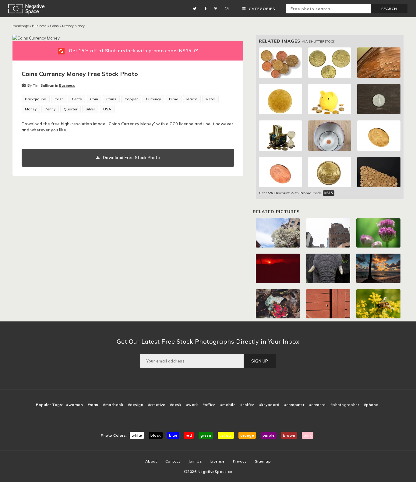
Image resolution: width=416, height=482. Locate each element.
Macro (191, 99)
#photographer (344, 404)
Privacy (240, 461)
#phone (371, 404)
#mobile (228, 404)
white (137, 435)
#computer (294, 404)
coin (94, 99)
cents (77, 99)
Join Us (195, 461)
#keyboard (269, 404)
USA (107, 109)
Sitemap (263, 461)
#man (93, 404)
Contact (172, 461)
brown (289, 435)
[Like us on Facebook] (207, 9)
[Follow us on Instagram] (228, 9)
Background (35, 99)
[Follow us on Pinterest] (217, 9)
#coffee (247, 404)
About (151, 461)
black (155, 435)
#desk (176, 404)
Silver (90, 109)
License (217, 461)
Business (39, 26)
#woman (74, 404)
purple (269, 435)
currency (153, 99)
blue (173, 435)
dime (173, 99)
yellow (226, 435)
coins (111, 99)
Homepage (20, 26)
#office (209, 404)
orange (247, 435)
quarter (70, 109)
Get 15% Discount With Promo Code (296, 193)
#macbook (113, 404)
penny (50, 109)
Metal (210, 99)
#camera (317, 404)
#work (192, 404)
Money (31, 109)
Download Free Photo (131, 157)
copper (131, 99)
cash (59, 99)
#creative (156, 404)
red (189, 435)
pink (308, 435)
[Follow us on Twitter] (196, 9)
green (205, 435)
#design (135, 404)
